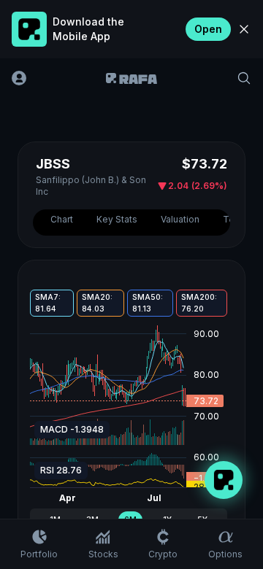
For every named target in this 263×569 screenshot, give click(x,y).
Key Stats (116, 219)
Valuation (180, 219)
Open (208, 29)
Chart (61, 219)
